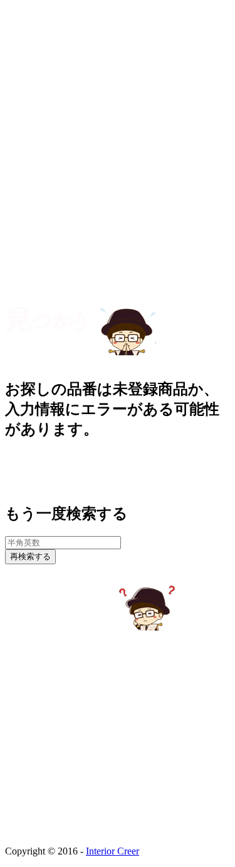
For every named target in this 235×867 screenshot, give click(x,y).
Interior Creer (112, 851)
